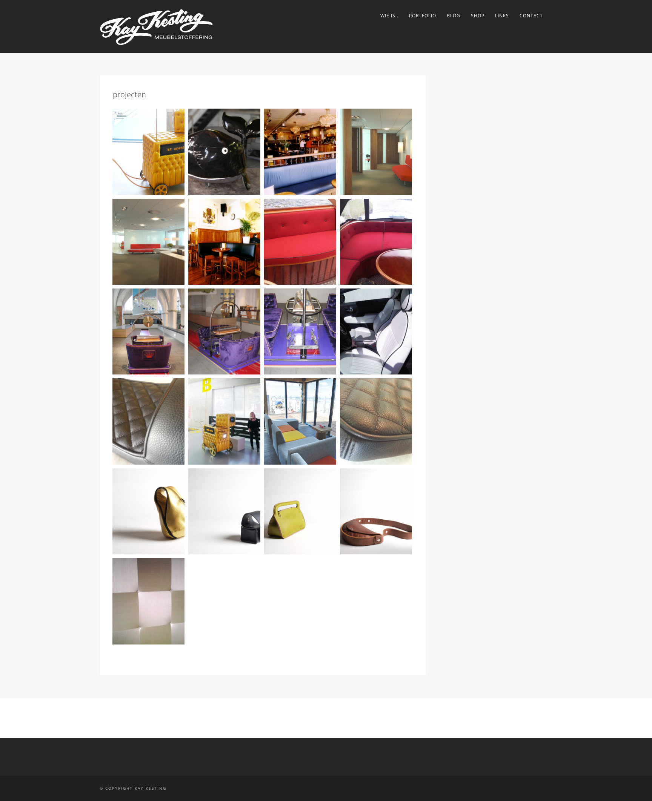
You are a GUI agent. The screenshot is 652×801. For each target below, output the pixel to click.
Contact (531, 15)
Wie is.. (389, 15)
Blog (453, 15)
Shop (477, 15)
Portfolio (422, 15)
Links (502, 15)
